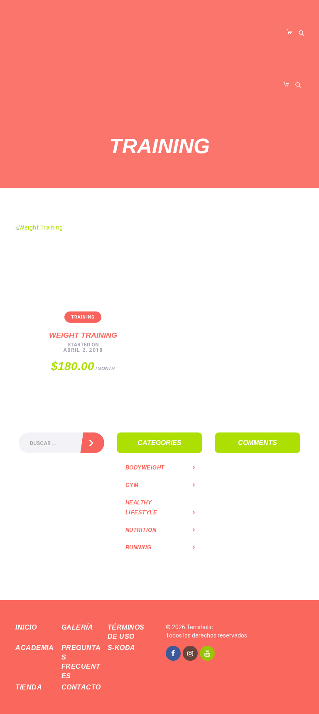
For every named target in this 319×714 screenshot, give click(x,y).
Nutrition (141, 530)
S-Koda (121, 647)
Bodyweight (144, 467)
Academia (34, 647)
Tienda (28, 687)
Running (138, 547)
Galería (77, 627)
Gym (132, 485)
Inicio (26, 627)
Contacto (81, 687)
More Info (73, 332)
